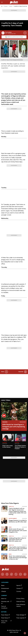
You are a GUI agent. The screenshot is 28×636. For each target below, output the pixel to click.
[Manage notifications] (25, 633)
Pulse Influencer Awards (20, 605)
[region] (14, 444)
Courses (18, 591)
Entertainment (13, 518)
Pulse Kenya (4, 618)
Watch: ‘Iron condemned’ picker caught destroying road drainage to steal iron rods (18, 557)
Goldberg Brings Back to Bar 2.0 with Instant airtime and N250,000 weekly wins (17, 539)
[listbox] (14, 444)
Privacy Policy (20, 598)
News (10, 527)
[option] (8, 444)
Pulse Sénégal (20, 615)
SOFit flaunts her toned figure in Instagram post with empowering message (13, 427)
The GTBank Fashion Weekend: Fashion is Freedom (20, 447)
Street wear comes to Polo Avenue (7, 446)
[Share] (25, 32)
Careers (18, 588)
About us (3, 598)
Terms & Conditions (4, 607)
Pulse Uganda (20, 618)
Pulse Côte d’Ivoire (4, 621)
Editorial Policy (20, 601)
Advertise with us (5, 602)
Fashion (10, 6)
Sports (18, 585)
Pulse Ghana (4, 615)
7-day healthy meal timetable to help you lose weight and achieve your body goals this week (18, 548)
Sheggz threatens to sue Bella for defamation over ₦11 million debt (18, 521)
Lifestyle (6, 6)
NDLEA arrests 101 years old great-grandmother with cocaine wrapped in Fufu (18, 530)
